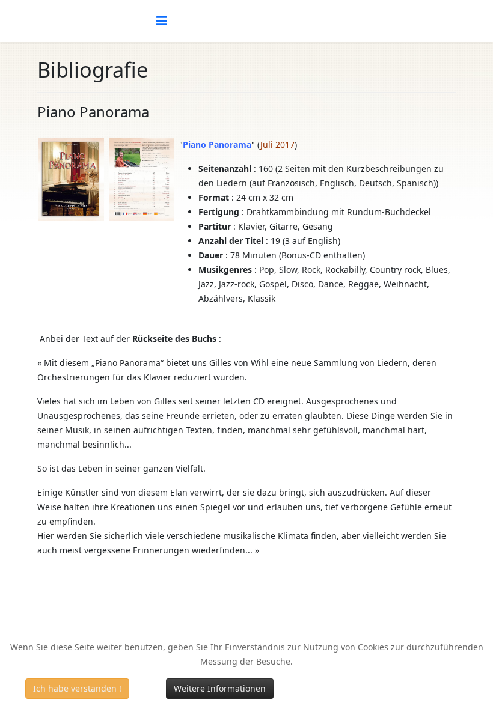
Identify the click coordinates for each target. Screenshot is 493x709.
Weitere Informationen (220, 688)
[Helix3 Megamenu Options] (161, 21)
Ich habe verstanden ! (77, 688)
